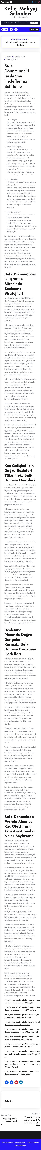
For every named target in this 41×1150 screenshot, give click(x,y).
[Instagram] (39, 2)
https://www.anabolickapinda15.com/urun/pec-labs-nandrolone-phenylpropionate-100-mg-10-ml (22, 1054)
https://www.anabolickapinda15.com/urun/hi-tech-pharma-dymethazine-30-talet (21, 1016)
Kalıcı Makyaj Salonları (20, 11)
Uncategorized (22, 39)
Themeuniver (21, 1145)
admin (8, 1101)
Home (13, 39)
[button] (6, 2)
